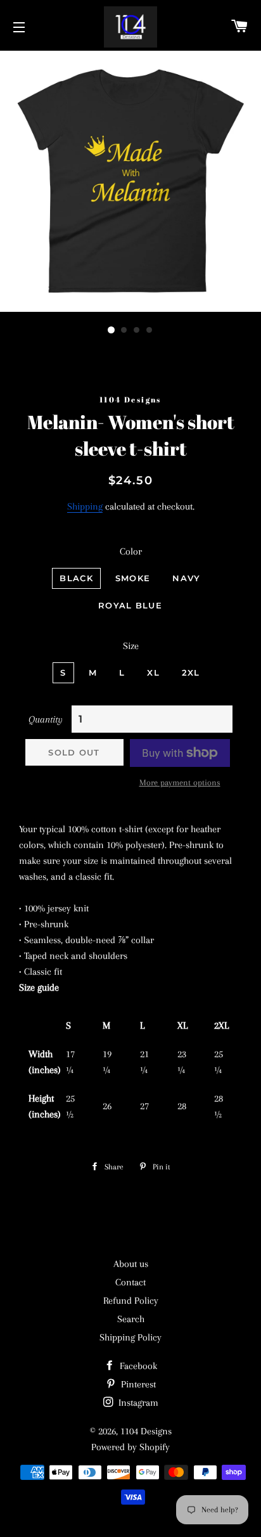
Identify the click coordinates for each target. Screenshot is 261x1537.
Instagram (137, 1402)
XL (153, 672)
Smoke (133, 578)
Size (131, 646)
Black (76, 578)
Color (131, 551)
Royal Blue (130, 605)
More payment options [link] (179, 782)
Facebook (137, 1366)
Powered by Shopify (130, 1447)
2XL (191, 672)
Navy (186, 578)
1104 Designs (146, 1431)
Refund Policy (130, 1300)
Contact (130, 1282)
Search (130, 1319)
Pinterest (137, 1384)
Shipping (85, 506)
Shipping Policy (130, 1337)
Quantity (46, 719)
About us (130, 1264)
